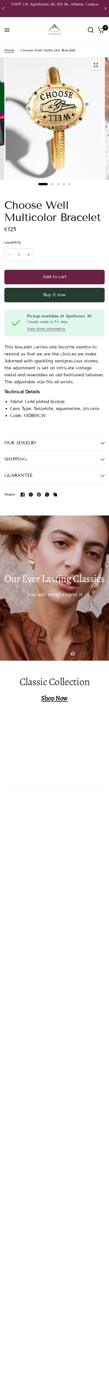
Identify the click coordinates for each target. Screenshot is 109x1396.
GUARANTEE (18, 475)
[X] (30, 494)
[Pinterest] (38, 494)
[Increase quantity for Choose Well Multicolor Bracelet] (28, 255)
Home (9, 50)
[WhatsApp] (47, 494)
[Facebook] (22, 494)
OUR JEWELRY (20, 442)
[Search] (91, 30)
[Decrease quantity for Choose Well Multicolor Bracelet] (9, 255)
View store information (46, 328)
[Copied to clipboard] (55, 494)
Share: (10, 495)
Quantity (12, 242)
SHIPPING (15, 459)
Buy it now (54, 294)
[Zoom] (95, 65)
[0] (100, 30)
